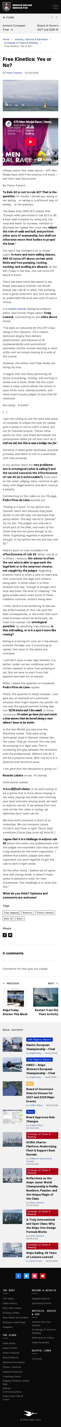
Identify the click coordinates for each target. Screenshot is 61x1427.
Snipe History (10, 1303)
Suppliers (8, 1326)
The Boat (9, 1290)
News (30, 1083)
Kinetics (27, 912)
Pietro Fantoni (14, 72)
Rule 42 (8, 918)
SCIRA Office (36, 1105)
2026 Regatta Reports (39, 1039)
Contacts (37, 1358)
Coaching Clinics (12, 1376)
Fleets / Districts (12, 1367)
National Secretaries (14, 1362)
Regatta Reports (41, 1298)
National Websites (13, 1371)
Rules (20, 918)
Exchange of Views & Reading (21, 42)
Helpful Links (41, 1350)
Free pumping (11, 912)
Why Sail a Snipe (12, 1307)
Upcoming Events (41, 1303)
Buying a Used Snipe (14, 1322)
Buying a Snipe (11, 1312)
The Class (9, 1335)
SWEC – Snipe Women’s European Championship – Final (40, 1069)
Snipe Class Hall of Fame (13, 1397)
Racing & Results (44, 1290)
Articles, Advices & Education (31, 39)
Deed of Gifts (10, 1348)
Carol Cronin (35, 1261)
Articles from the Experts (41, 1323)
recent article (17, 308)
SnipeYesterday (40, 1342)
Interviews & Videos (43, 1337)
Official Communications (12, 1390)
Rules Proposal (11, 1352)
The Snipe (8, 1298)
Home (6, 39)
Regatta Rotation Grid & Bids (16, 1382)
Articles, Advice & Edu (44, 1312)
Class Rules (9, 1343)
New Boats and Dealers (16, 1317)
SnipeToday (35, 1053)
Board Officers (11, 1357)
